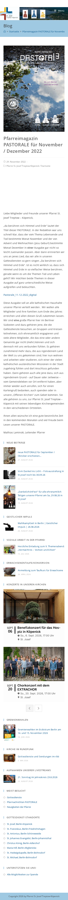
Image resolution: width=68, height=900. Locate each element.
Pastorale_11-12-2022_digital (20, 294)
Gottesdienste (14, 797)
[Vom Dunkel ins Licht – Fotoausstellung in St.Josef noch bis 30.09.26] (9, 474)
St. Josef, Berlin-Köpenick (19, 824)
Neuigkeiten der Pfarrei (19, 806)
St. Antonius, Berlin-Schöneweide (24, 833)
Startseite (45, 165)
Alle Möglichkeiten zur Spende (22, 874)
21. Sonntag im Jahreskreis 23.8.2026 (37, 777)
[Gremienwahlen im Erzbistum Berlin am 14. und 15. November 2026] (9, 732)
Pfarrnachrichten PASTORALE (22, 802)
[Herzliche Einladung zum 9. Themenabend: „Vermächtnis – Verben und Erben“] (9, 550)
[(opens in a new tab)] (9, 758)
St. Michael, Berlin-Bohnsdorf (22, 857)
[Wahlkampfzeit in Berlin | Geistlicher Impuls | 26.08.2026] (9, 526)
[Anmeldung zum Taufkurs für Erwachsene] (9, 572)
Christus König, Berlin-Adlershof (23, 843)
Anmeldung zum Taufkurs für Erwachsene (40, 570)
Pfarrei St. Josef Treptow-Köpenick (22, 165)
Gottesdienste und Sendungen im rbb (38, 756)
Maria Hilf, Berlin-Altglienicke (21, 847)
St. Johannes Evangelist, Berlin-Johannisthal (29, 838)
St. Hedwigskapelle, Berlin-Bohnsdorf (26, 852)
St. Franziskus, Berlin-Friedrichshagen (26, 828)
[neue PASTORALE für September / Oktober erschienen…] (9, 455)
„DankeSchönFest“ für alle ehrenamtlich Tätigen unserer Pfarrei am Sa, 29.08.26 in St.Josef (40, 495)
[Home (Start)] (4, 31)
